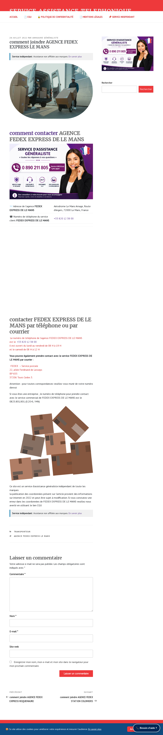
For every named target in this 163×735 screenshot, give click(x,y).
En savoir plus (75, 56)
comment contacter (34, 133)
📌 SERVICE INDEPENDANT (122, 16)
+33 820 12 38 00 (64, 218)
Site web (14, 646)
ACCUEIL (14, 16)
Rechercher (107, 82)
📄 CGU (27, 16)
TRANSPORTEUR (22, 532)
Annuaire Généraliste (45, 38)
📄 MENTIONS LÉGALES (91, 16)
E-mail (14, 631)
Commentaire (17, 574)
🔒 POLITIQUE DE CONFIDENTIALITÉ (55, 16)
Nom (13, 616)
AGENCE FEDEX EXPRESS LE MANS (32, 536)
